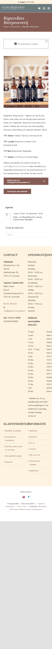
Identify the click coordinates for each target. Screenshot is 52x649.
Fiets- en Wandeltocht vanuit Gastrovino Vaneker (27, 218)
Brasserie (9, 462)
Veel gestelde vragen (13, 456)
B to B (31, 442)
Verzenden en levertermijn (10, 438)
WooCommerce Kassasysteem (32, 509)
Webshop (33, 430)
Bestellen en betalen (13, 430)
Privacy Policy (21, 506)
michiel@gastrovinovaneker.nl (16, 166)
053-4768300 (11, 303)
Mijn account (34, 455)
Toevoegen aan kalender (17, 191)
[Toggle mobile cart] (39, 8)
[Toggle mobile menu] (49, 8)
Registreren (34, 470)
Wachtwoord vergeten (34, 463)
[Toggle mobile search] (44, 8)
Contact (32, 449)
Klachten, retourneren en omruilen (14, 448)
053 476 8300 (29, 2)
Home (6, 27)
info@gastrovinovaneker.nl (14, 310)
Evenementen (15, 27)
